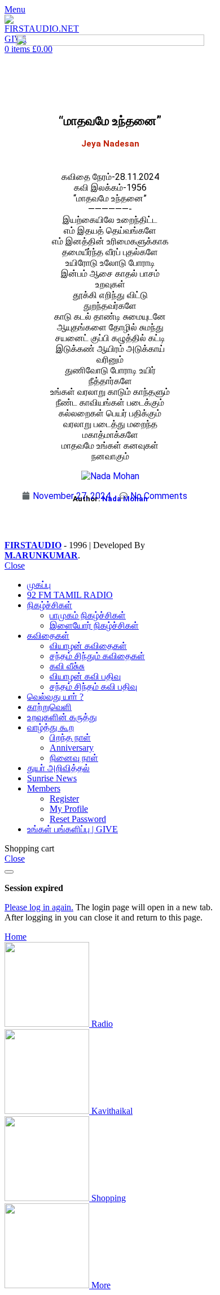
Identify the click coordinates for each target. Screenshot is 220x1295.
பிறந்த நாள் (70, 737)
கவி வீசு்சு (67, 666)
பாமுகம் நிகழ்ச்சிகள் (88, 615)
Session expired (34, 888)
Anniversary (72, 747)
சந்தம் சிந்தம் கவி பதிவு (93, 686)
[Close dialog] (9, 872)
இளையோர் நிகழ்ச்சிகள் (94, 625)
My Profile (69, 809)
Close (15, 565)
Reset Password (78, 819)
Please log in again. (39, 907)
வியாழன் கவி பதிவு (85, 676)
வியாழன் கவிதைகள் (88, 646)
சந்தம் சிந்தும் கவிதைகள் (97, 656)
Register (64, 798)
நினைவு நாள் (74, 758)
